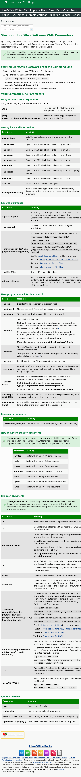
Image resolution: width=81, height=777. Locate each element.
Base (52, 10)
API (59, 328)
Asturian (42, 15)
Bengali (65, 15)
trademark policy (63, 769)
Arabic (32, 15)
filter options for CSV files (51, 263)
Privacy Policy (27, 758)
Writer (19, 10)
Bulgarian (54, 15)
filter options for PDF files (51, 267)
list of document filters (48, 256)
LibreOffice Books (40, 746)
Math (59, 10)
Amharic (22, 15)
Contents (6, 21)
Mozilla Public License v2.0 (43, 762)
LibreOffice (7, 10)
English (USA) (8, 15)
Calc (26, 10)
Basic (74, 10)
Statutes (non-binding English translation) (50, 758)
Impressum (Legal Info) (11, 758)
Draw (44, 10)
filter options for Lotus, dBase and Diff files (59, 259)
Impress (35, 10)
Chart (66, 10)
